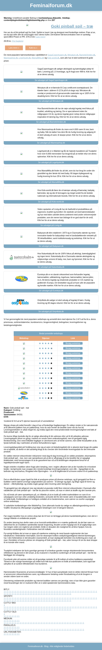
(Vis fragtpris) (17, 41)
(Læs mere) (40, 37)
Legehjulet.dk (25, 58)
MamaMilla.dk (38, 58)
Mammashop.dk (11, 58)
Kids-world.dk (53, 58)
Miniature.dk (73, 55)
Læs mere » (14, 48)
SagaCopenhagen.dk (57, 55)
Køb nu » (33, 48)
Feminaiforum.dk (51, 5)
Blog (46, 646)
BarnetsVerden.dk (87, 55)
